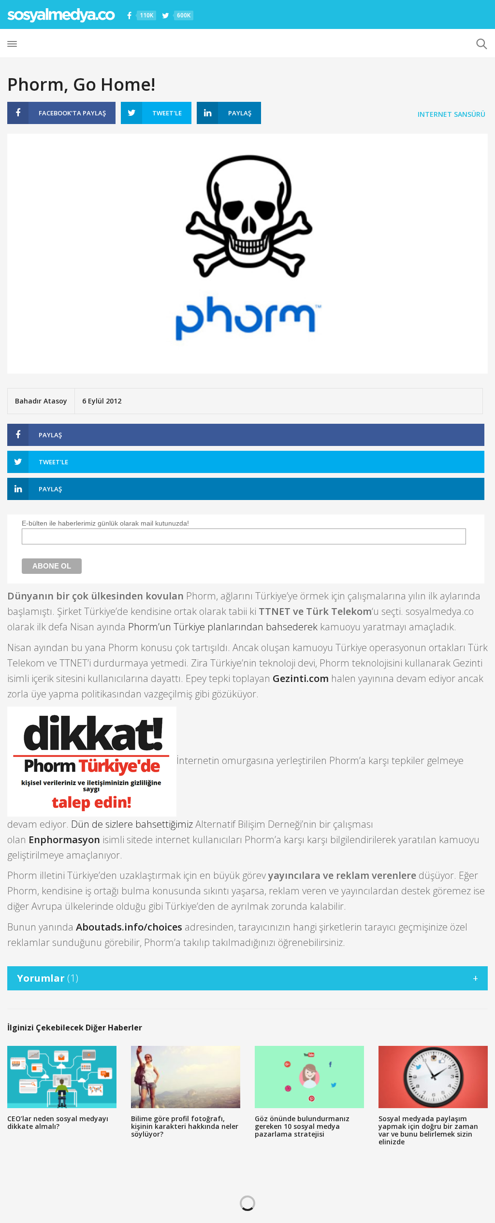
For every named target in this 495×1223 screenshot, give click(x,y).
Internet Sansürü (451, 114)
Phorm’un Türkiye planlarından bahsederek (223, 626)
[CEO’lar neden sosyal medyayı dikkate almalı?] (61, 1077)
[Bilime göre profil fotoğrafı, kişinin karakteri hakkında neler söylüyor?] (185, 1077)
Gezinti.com (301, 678)
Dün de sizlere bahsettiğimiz (132, 824)
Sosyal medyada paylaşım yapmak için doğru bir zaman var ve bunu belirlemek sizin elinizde (428, 1130)
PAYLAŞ (72, 113)
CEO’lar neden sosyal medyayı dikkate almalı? (57, 1122)
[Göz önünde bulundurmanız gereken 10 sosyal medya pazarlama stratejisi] (309, 1077)
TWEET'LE (167, 113)
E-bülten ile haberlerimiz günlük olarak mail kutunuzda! (105, 523)
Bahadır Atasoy (41, 400)
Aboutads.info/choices (129, 926)
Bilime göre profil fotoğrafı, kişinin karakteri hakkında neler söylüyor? (184, 1126)
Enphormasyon (64, 839)
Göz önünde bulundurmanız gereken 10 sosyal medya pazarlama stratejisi (302, 1126)
